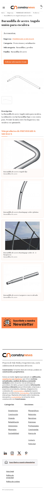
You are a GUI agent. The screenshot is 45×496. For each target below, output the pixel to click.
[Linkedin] (5, 453)
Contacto (31, 440)
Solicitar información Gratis (15, 62)
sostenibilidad (16, 397)
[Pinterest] (26, 453)
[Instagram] (12, 453)
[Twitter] (19, 453)
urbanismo (18, 379)
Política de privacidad (10, 476)
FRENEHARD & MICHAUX (23, 13)
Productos (36, 13)
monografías (24, 393)
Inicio (3, 13)
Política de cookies (13, 482)
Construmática (18, 391)
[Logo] (23, 7)
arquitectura (7, 379)
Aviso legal (10, 471)
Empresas (10, 13)
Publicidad (32, 444)
